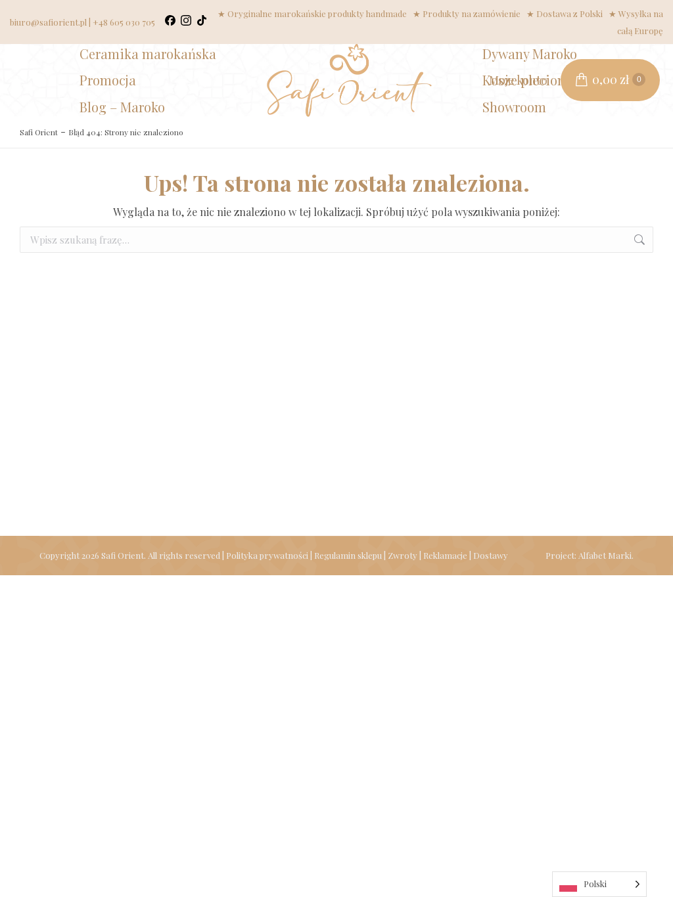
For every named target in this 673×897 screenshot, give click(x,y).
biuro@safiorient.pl (48, 22)
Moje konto (518, 80)
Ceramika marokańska (148, 53)
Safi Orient (39, 132)
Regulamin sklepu (348, 555)
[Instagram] (186, 22)
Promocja (108, 80)
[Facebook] (170, 22)
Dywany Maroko (529, 53)
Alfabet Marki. (606, 555)
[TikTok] (202, 22)
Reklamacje (445, 555)
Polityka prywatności (267, 555)
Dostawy (490, 555)
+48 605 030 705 (124, 22)
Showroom (514, 107)
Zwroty (402, 555)
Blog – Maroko (122, 107)
